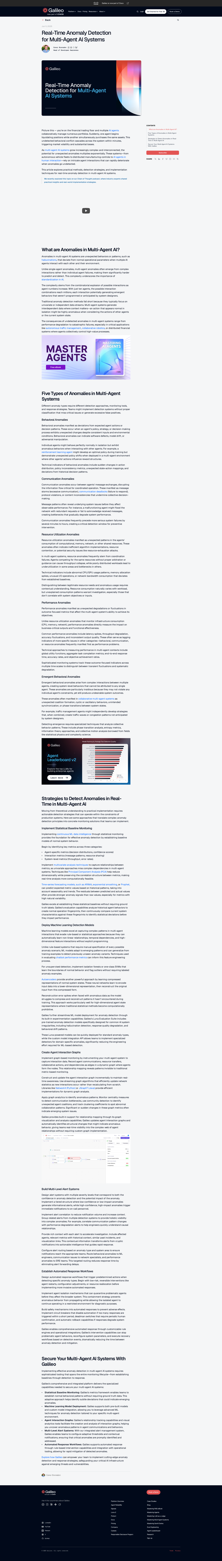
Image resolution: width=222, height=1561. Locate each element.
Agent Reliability (116, 1505)
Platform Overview (117, 1501)
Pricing (85, 11)
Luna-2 (113, 1512)
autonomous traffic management (63, 328)
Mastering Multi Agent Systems (158, 1520)
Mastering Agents (153, 1512)
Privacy (177, 1551)
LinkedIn (48, 1523)
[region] (111, 3)
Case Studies (151, 1501)
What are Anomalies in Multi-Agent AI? (163, 129)
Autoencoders (49, 979)
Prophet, (125, 884)
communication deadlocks (93, 491)
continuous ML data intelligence (73, 834)
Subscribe (163, 153)
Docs (79, 11)
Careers (113, 1531)
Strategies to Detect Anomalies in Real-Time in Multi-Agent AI (162, 139)
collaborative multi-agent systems (96, 698)
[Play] (86, 211)
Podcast (47, 1531)
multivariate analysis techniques (71, 864)
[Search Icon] (137, 11)
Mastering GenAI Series (155, 1523)
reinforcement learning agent (57, 452)
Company (114, 1527)
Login (142, 11)
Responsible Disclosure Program (122, 1534)
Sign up (149, 1538)
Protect (113, 1516)
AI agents (114, 130)
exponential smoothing (105, 884)
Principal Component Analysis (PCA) (87, 871)
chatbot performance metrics (71, 957)
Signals (113, 1509)
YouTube (47, 1527)
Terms (171, 1551)
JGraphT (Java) (87, 1088)
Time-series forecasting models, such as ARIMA (67, 884)
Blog (148, 1505)
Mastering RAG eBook (154, 1509)
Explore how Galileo (52, 1457)
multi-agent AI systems (57, 150)
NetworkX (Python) (66, 1088)
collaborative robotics (93, 328)
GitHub (47, 1538)
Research (150, 1534)
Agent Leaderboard (153, 1531)
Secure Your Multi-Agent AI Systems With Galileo (161, 145)
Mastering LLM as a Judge (156, 1516)
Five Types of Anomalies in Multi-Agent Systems (162, 134)
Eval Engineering (153, 1527)
